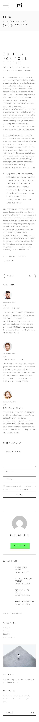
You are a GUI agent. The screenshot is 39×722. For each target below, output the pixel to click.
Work (5, 702)
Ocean (15, 256)
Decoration (7, 256)
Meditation (7, 699)
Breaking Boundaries (24, 601)
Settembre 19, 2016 (22, 572)
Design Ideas (18, 696)
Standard (17, 21)
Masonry (6, 631)
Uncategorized (9, 637)
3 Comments (8, 70)
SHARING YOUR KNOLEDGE (21, 568)
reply (4, 305)
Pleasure (22, 699)
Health (27, 696)
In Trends (7, 628)
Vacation (22, 256)
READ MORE (19, 545)
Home (6, 21)
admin (25, 67)
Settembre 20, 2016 (11, 67)
